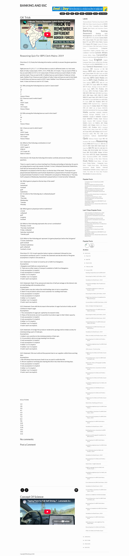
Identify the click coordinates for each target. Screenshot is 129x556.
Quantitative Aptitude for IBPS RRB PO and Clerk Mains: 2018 (95, 201)
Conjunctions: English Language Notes (93, 50)
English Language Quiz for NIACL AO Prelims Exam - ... (95, 468)
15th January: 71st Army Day (93, 349)
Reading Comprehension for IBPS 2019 (95, 272)
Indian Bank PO (87, 106)
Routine (85, 143)
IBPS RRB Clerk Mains (101, 93)
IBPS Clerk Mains (97, 78)
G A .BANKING (97, 64)
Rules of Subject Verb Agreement (94, 306)
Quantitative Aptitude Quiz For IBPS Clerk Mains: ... (96, 344)
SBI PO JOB (98, 148)
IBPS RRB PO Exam (101, 97)
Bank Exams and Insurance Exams (97, 28)
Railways (91, 138)
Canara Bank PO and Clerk (94, 40)
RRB (68, 13)
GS (106, 69)
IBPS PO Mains (102, 84)
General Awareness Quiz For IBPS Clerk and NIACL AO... (96, 358)
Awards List (100, 24)
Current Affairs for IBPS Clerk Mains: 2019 (96, 302)
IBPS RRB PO (99, 95)
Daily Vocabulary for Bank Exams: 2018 (94, 188)
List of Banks (97, 108)
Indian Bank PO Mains (99, 106)
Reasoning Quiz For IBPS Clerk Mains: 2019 (95, 422)
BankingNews (87, 35)
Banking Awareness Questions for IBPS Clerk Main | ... (95, 430)
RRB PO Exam (94, 143)
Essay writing (95, 62)
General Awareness (94, 66)
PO (95, 133)
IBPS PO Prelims (97, 89)
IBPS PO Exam (91, 84)
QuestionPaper (102, 136)
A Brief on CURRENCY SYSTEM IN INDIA (96, 494)
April (87, 259)
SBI (102, 143)
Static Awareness (101, 154)
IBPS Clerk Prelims (96, 80)
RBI (104, 138)
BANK (105, 24)
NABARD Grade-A (89, 116)
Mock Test (89, 13)
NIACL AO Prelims (90, 127)
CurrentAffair (101, 55)
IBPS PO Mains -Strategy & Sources (92, 87)
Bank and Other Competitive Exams (93, 26)
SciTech (105, 152)
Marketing (101, 110)
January (88, 270)
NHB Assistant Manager (100, 121)
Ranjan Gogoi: (98, 138)
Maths (82, 13)
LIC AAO (89, 108)
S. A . (99, 143)
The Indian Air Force (93, 171)
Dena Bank (94, 57)
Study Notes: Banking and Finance (94, 403)
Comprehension (93, 48)
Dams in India (86, 57)
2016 (86, 544)
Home (95, 13)
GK (91, 69)
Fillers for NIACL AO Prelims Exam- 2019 (96, 335)
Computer (104, 48)
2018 (86, 536)
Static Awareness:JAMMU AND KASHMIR (95, 156)
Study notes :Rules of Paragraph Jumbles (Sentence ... (96, 363)
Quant (105, 133)
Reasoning (101, 141)
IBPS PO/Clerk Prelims (96, 91)
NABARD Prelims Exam (94, 119)
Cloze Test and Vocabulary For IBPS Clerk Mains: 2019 (96, 417)
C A (92, 37)
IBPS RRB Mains (88, 95)
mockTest (92, 112)
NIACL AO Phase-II (101, 125)
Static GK (85, 159)
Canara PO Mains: (88, 46)
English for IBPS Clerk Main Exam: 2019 (95, 318)
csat (106, 50)
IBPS (77, 13)
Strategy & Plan (93, 159)
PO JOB (100, 133)
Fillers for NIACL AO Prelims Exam (94, 530)
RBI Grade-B (92, 141)
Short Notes (86, 154)
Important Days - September (99, 103)
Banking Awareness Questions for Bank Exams (96, 368)
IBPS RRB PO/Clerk (88, 99)
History (85, 71)
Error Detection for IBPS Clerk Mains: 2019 (96, 482)
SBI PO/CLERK (93, 150)
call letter (96, 37)
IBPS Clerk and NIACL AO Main (94, 75)
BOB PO (101, 35)
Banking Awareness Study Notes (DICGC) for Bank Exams (96, 204)
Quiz (85, 138)
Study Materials (103, 159)
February (88, 266)
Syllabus (98, 169)
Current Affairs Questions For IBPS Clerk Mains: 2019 (96, 412)
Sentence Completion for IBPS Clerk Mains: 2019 (96, 509)
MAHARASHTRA (93, 110)
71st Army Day (96, 22)
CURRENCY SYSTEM (88, 53)
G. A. (104, 64)
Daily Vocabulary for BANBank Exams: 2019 (95, 388)
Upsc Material (103, 13)
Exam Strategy (103, 62)
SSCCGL (92, 154)
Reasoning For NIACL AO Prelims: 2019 (96, 276)
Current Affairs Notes (89, 55)
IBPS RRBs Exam (97, 99)
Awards (94, 24)
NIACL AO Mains (89, 125)
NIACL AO (91, 123)
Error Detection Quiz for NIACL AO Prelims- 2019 (94, 450)
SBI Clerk (91, 146)
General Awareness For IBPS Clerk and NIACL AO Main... (95, 310)
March (87, 263)
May (87, 256)
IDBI (89, 103)
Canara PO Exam (91, 44)
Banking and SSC (33, 5)
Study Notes (88, 161)
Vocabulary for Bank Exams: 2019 (93, 197)
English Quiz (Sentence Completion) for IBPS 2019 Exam (96, 297)
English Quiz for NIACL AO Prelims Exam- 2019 (96, 353)
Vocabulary (86, 174)
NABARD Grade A (101, 114)
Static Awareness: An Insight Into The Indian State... (95, 522)
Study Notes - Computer (95, 163)
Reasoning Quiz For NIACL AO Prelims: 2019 (95, 339)
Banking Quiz (101, 33)
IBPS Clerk (96, 71)
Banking (87, 30)
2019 (86, 253)
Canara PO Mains (102, 44)
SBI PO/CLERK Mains (94, 152)
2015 (86, 547)
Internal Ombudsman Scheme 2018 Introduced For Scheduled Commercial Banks (95, 186)
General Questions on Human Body (94, 198)
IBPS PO (95, 82)
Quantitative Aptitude (89, 136)
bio (93, 35)
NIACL (85, 123)
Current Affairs (101, 52)
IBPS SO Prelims (95, 101)
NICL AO (101, 129)
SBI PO (91, 148)
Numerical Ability (88, 133)
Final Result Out (87, 64)
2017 (86, 540)
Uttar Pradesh (103, 171)
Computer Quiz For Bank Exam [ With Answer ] (94, 182)
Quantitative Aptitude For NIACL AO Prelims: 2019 (95, 289)
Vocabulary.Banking (96, 174)
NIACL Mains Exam (92, 129)
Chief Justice (98, 46)
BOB (96, 35)
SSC (72, 13)
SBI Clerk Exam (100, 146)
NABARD (98, 112)
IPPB (84, 108)
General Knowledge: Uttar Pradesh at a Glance (95, 284)
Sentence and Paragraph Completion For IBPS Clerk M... (96, 435)
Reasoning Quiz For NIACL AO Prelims (95, 527)
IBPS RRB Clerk (90, 93)
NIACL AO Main (101, 123)
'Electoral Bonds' (87, 22)
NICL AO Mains (94, 131)
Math (105, 110)
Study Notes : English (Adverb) (93, 464)
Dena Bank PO (101, 57)
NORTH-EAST (103, 131)
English (62, 13)
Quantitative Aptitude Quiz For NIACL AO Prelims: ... (96, 383)
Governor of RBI (99, 69)
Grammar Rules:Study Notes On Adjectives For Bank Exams (96, 194)
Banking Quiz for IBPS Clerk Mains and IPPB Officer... (95, 327)
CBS (94, 46)
